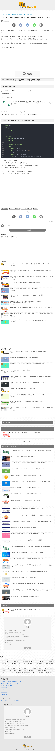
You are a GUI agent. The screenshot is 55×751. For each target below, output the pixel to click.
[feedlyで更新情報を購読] (27, 648)
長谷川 (27, 627)
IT (22, 208)
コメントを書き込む (27, 230)
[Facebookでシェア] (20, 25)
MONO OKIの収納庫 (6, 685)
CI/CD (11, 208)
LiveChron (4, 692)
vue (31, 208)
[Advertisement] (27, 59)
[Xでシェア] (14, 25)
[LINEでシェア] (34, 25)
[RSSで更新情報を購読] (30, 648)
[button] (41, 25)
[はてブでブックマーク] (27, 25)
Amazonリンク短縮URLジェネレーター (11, 681)
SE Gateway (4, 687)
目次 (27, 74)
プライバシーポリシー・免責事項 (10, 700)
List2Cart (3, 690)
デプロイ (35, 208)
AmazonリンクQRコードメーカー (10, 683)
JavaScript (27, 208)
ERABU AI (4, 694)
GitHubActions (5, 208)
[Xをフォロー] (25, 648)
